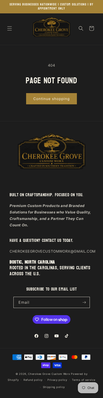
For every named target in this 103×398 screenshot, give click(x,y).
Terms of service (83, 380)
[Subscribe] (84, 302)
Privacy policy (57, 380)
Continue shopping (51, 98)
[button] (9, 28)
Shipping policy (54, 387)
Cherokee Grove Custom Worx (49, 374)
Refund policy (33, 380)
